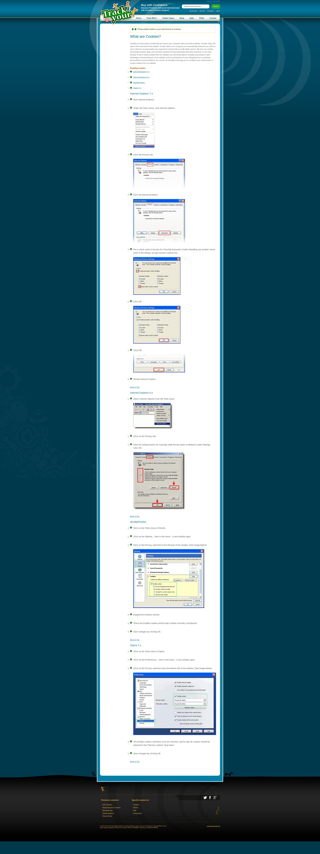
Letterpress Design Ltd (213, 826)
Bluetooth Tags (108, 810)
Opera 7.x (137, 88)
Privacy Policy (107, 816)
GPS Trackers (107, 805)
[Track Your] (119, 12)
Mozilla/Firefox (139, 83)
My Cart (202, 11)
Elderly (135, 808)
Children (136, 805)
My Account (193, 11)
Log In (218, 11)
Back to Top (134, 387)
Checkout (210, 11)
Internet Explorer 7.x (141, 72)
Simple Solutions (108, 813)
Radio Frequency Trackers (112, 808)
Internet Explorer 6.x (141, 77)
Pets (134, 810)
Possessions (137, 813)
